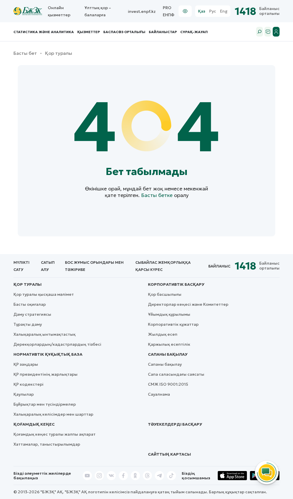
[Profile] (276, 32)
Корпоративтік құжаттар (173, 324)
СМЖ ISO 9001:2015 (168, 384)
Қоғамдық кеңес (34, 424)
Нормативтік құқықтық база (47, 354)
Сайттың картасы (169, 454)
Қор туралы (27, 284)
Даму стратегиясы (32, 314)
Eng (223, 11)
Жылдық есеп (162, 334)
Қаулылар (23, 394)
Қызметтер (88, 32)
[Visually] (185, 11)
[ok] (135, 475)
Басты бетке (157, 195)
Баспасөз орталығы (124, 32)
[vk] (111, 475)
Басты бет (25, 53)
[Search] (259, 32)
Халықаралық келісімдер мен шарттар (53, 414)
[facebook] (123, 475)
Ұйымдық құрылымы (169, 314)
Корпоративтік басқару (176, 284)
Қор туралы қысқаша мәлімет (43, 294)
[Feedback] (267, 32)
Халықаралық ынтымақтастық (44, 334)
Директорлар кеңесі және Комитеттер (188, 304)
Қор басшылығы (164, 294)
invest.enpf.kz (142, 11)
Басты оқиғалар (29, 304)
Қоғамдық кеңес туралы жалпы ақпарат (54, 434)
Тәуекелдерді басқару (175, 424)
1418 (245, 11)
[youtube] (87, 475)
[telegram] (159, 475)
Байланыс (219, 266)
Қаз (201, 11)
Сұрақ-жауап (194, 32)
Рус (212, 11)
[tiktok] (171, 475)
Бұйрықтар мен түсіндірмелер (44, 404)
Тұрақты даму (27, 324)
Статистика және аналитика (43, 32)
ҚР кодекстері (28, 384)
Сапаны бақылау (167, 354)
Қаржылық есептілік (169, 344)
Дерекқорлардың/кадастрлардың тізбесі (57, 344)
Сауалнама (159, 394)
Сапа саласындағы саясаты (176, 374)
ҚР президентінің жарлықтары (45, 374)
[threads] (147, 475)
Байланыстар (163, 32)
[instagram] (99, 475)
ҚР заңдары (25, 364)
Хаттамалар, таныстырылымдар (46, 444)
